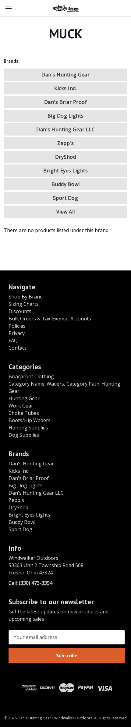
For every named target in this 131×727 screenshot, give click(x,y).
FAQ (13, 340)
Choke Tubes (24, 413)
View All (65, 211)
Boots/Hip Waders (30, 420)
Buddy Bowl (65, 184)
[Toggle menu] (8, 8)
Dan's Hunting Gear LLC (65, 129)
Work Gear (21, 405)
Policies (17, 326)
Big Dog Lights (66, 115)
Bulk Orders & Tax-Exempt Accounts (50, 318)
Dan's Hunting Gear (65, 74)
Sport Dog (65, 198)
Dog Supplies (24, 435)
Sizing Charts (24, 304)
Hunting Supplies (28, 427)
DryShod (65, 157)
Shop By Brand (26, 296)
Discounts (20, 311)
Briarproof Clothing (31, 376)
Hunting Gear (24, 398)
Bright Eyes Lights (65, 170)
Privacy (17, 333)
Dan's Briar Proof (65, 102)
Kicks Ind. (65, 88)
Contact (17, 347)
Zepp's (65, 143)
